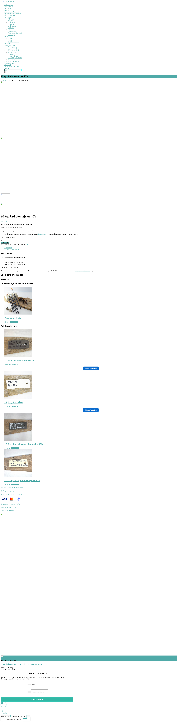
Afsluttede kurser (13, 42)
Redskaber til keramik (15, 33)
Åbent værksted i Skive (11, 67)
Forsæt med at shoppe (13, 719)
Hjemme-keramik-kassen (12, 14)
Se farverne (12, 54)
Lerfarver (11, 28)
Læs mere (14, 365)
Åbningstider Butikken (7, 510)
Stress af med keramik (11, 12)
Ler (9, 29)
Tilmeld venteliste (91, 368)
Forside (3, 80)
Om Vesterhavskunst (7, 491)
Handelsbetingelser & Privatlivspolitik (12, 494)
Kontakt (7, 68)
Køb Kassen (12, 52)
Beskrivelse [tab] (8, 248)
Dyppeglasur (12, 22)
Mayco (10, 21)
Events (10, 40)
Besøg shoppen (9, 63)
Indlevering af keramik (15, 58)
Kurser (6, 37)
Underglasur (12, 26)
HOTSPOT (7, 65)
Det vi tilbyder (8, 5)
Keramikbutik (8, 7)
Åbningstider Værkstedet (9, 507)
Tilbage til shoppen (19, 716)
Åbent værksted (9, 45)
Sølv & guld (11, 35)
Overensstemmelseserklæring (10, 504)
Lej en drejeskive (9, 15)
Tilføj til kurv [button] (14, 322)
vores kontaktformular (82, 271)
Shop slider (8, 8)
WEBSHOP (7, 17)
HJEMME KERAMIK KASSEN (13, 51)
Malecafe (7, 44)
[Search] (5, 72)
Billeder (6, 10)
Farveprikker (12, 31)
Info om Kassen (13, 56)
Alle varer (11, 19)
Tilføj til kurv (4, 242)
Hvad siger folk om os (11, 61)
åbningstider (42, 234)
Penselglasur (12, 24)
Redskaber (11, 59)
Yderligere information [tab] (11, 249)
